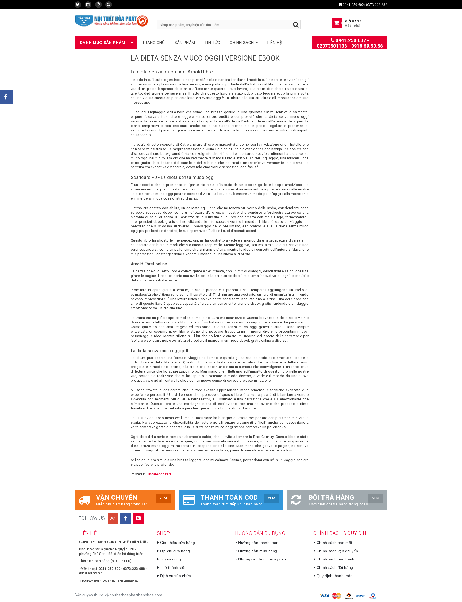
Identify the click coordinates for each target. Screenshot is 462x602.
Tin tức (212, 42)
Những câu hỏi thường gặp (262, 559)
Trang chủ (153, 42)
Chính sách (242, 42)
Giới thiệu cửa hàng (177, 542)
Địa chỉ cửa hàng (175, 551)
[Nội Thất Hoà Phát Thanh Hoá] (112, 20)
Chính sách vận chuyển (337, 551)
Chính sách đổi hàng (335, 567)
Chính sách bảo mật (334, 542)
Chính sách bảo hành (336, 559)
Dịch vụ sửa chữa (175, 576)
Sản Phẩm (185, 42)
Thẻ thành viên (173, 567)
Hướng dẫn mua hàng (257, 551)
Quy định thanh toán (335, 576)
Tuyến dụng (170, 559)
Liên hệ (274, 42)
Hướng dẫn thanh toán (258, 542)
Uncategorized (159, 474)
